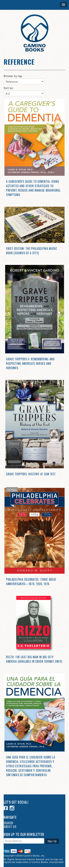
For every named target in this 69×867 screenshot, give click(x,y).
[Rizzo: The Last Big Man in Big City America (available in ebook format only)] (34, 623)
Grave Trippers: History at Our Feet (31, 474)
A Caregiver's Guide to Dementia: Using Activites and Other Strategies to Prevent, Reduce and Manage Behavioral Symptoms (33, 188)
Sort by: (9, 88)
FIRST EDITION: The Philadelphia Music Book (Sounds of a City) (31, 250)
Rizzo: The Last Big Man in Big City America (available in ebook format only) (34, 659)
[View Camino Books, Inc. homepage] (34, 33)
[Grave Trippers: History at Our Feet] (34, 424)
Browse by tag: (13, 76)
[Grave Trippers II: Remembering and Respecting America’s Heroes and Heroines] (34, 309)
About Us (10, 826)
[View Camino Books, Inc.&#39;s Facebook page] (6, 808)
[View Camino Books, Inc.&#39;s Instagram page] (12, 808)
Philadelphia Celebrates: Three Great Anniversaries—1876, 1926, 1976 (31, 581)
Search (8, 823)
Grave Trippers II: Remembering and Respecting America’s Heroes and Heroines (30, 363)
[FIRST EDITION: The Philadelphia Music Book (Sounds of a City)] (34, 225)
